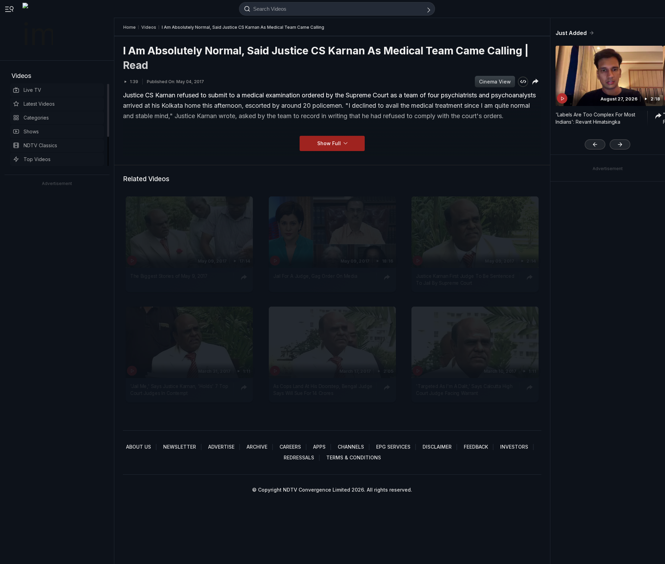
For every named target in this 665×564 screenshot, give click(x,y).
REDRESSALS (299, 457)
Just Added (571, 32)
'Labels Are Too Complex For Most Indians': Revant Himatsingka (595, 118)
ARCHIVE (257, 447)
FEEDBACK (476, 447)
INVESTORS (514, 447)
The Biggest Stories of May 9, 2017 (169, 276)
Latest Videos (39, 104)
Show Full (329, 143)
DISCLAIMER (437, 447)
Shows (31, 131)
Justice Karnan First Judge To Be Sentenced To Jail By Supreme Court (465, 279)
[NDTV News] (38, 30)
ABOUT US (138, 447)
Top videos (37, 159)
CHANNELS (351, 447)
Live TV (32, 90)
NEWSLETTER (179, 447)
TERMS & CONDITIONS (353, 457)
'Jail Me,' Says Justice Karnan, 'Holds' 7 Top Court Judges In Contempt (179, 390)
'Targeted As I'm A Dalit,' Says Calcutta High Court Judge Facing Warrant (464, 390)
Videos (21, 75)
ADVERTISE (221, 447)
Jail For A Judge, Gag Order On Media (315, 276)
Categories (36, 118)
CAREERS (290, 447)
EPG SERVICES (393, 447)
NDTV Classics (40, 145)
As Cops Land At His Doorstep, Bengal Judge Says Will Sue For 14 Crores (323, 390)
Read (135, 65)
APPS (319, 447)
